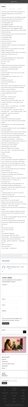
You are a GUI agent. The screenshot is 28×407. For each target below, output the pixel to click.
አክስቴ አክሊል (4, 366)
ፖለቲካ (23, 401)
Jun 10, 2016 (4, 9)
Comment (4, 284)
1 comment (19, 9)
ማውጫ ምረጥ (14, 1)
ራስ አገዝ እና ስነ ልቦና (14, 392)
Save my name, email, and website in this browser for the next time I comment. (12, 319)
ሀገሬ (5, 390)
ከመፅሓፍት (5, 398)
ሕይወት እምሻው (12, 9)
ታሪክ (23, 392)
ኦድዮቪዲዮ (23, 395)
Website (4, 311)
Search (3, 330)
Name (4, 299)
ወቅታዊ (14, 398)
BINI (8, 267)
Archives (4, 374)
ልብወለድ (23, 390)
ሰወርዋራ (3, 368)
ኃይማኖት (4, 395)
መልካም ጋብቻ (5, 361)
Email (4, 305)
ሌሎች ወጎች (14, 390)
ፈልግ (24, 331)
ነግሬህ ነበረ (4, 359)
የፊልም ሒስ (23, 398)
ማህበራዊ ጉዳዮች (5, 392)
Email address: (5, 381)
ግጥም (5, 401)
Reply (9, 268)
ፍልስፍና (14, 401)
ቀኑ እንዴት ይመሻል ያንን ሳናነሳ (8, 363)
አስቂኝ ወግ (14, 395)
